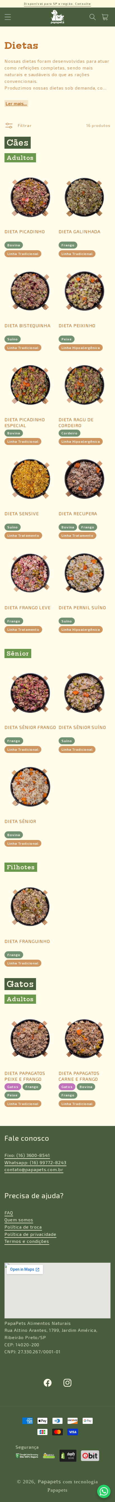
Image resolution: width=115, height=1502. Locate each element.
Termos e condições (26, 1241)
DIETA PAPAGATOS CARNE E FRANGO (79, 1076)
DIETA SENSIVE (21, 513)
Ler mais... (16, 103)
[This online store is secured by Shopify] (68, 1456)
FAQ (8, 1212)
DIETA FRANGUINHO (27, 941)
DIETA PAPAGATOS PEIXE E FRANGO (24, 1076)
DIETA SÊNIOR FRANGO (30, 727)
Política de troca (23, 1226)
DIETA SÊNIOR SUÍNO (82, 727)
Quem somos (18, 1219)
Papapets (49, 1481)
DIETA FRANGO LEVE (27, 607)
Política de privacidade (30, 1234)
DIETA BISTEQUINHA (27, 325)
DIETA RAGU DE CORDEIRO (76, 422)
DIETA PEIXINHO (77, 325)
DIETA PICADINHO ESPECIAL (24, 422)
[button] (7, 17)
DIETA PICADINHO (24, 231)
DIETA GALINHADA (79, 231)
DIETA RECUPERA (78, 513)
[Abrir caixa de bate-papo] (104, 1491)
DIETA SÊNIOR (20, 821)
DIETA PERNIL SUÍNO (82, 607)
